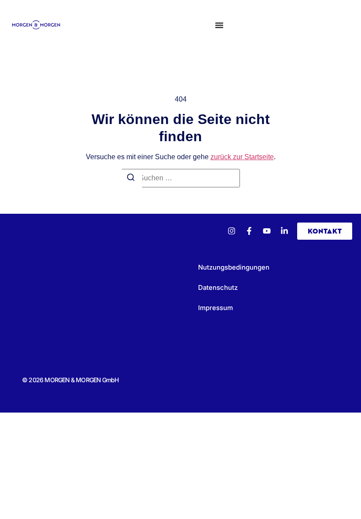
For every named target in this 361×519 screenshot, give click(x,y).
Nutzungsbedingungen (233, 267)
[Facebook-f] (249, 231)
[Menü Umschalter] (219, 25)
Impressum (215, 307)
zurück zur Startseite (242, 157)
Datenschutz (218, 287)
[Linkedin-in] (284, 231)
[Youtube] (267, 231)
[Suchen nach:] (180, 178)
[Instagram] (232, 231)
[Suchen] (130, 178)
